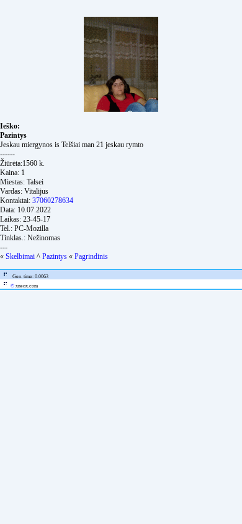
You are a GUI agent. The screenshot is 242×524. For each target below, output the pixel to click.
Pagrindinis (91, 256)
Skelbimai (20, 256)
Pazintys (54, 256)
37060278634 (52, 200)
